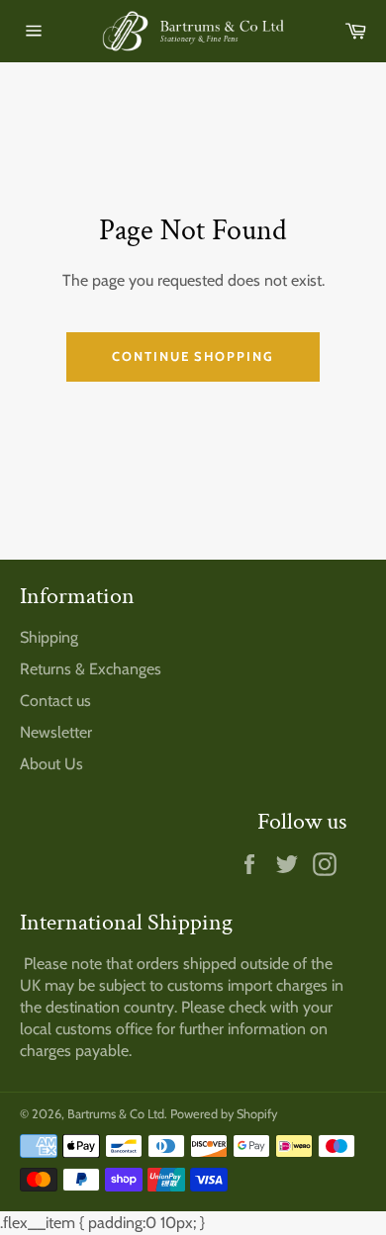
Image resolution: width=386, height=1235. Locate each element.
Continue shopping (193, 356)
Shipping (49, 637)
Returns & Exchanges (90, 669)
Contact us (55, 700)
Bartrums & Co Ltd (115, 1113)
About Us (51, 763)
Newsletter (56, 732)
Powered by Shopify (223, 1113)
